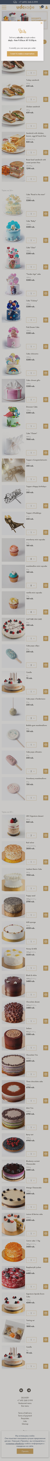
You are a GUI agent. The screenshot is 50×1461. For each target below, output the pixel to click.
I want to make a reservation (22, 53)
